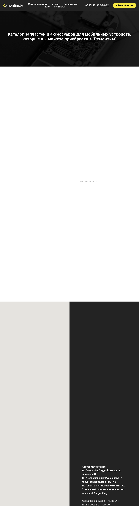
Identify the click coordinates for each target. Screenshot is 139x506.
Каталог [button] (55, 4)
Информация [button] (70, 4)
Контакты (59, 6)
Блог (47, 6)
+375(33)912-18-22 (97, 5)
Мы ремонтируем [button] (37, 4)
